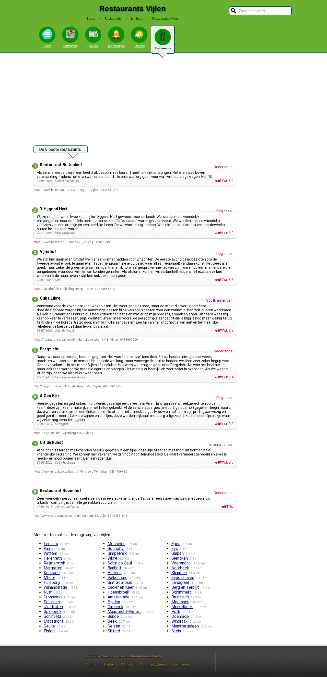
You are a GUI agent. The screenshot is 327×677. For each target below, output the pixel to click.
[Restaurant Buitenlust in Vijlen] (221, 181)
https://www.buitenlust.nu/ (52, 190)
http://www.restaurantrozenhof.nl (56, 516)
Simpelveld (117, 553)
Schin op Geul (120, 563)
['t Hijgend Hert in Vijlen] (221, 233)
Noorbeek (180, 567)
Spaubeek (53, 611)
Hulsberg (52, 582)
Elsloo (49, 631)
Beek (112, 621)
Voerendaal (181, 563)
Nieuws (93, 45)
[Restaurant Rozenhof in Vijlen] (227, 506)
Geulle (49, 626)
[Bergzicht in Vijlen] (221, 377)
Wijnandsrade (55, 587)
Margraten (53, 567)
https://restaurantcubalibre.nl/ (54, 339)
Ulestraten (53, 606)
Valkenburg (117, 577)
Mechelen (116, 543)
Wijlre (112, 558)
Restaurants (163, 48)
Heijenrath (53, 558)
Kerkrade (52, 572)
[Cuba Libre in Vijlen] (221, 330)
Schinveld (52, 616)
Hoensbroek (118, 592)
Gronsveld (53, 597)
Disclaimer (181, 664)
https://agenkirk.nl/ (46, 433)
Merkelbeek (182, 606)
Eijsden (114, 601)
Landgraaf (180, 582)
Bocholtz (116, 548)
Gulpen (177, 553)
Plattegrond (70, 45)
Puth (175, 611)
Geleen (114, 626)
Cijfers (47, 45)
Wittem (50, 553)
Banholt (114, 567)
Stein (176, 631)
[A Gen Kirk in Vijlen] (221, 424)
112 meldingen (116, 45)
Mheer (49, 577)
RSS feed (127, 664)
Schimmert (181, 592)
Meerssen (180, 601)
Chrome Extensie (154, 664)
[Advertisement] (163, 96)
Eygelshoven (182, 577)
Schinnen (52, 601)
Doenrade (180, 616)
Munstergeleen (185, 626)
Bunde (113, 616)
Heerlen (115, 572)
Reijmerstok (54, 563)
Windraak (179, 621)
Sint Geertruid (120, 582)
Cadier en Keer (121, 587)
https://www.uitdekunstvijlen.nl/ (55, 471)
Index (91, 18)
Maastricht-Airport (124, 611)
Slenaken (179, 558)
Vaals (48, 548)
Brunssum (180, 597)
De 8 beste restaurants (60, 149)
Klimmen (179, 572)
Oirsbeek (115, 606)
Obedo (155, 656)
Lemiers (51, 543)
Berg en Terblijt (185, 587)
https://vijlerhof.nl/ (46, 289)
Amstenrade (119, 597)
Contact (92, 664)
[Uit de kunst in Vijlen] (221, 462)
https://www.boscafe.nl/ (50, 242)
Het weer (139, 45)
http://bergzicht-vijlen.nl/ (50, 386)
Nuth (48, 592)
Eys (174, 548)
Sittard (114, 631)
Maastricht (53, 621)
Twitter (108, 664)
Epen (175, 543)
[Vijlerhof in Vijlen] (221, 280)
